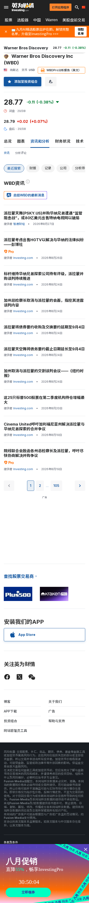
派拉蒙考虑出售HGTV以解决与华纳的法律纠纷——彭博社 (44, 242)
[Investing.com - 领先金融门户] (23, 7)
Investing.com (23, 258)
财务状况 (62, 141)
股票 (8, 20)
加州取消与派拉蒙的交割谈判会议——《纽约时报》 (44, 373)
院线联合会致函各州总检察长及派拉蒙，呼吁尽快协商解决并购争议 (44, 453)
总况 (7, 141)
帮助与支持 (56, 721)
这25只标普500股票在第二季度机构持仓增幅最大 (44, 400)
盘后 (12, 129)
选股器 (22, 20)
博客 (7, 702)
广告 (51, 711)
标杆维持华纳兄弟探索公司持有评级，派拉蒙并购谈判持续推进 (44, 276)
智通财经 (19, 224)
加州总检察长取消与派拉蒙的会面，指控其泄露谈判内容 (44, 302)
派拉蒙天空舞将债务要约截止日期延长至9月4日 (44, 349)
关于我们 (55, 702)
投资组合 (10, 721)
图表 (21, 141)
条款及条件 (11, 842)
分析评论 (21, 153)
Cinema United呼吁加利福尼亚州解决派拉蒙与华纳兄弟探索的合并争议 (44, 426)
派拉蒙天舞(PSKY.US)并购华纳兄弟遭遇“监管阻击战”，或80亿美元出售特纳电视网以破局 (43, 215)
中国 (37, 20)
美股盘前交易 (73, 20)
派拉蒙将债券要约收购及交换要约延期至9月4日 (44, 327)
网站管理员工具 (15, 731)
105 (56, 486)
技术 (80, 141)
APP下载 (10, 711)
